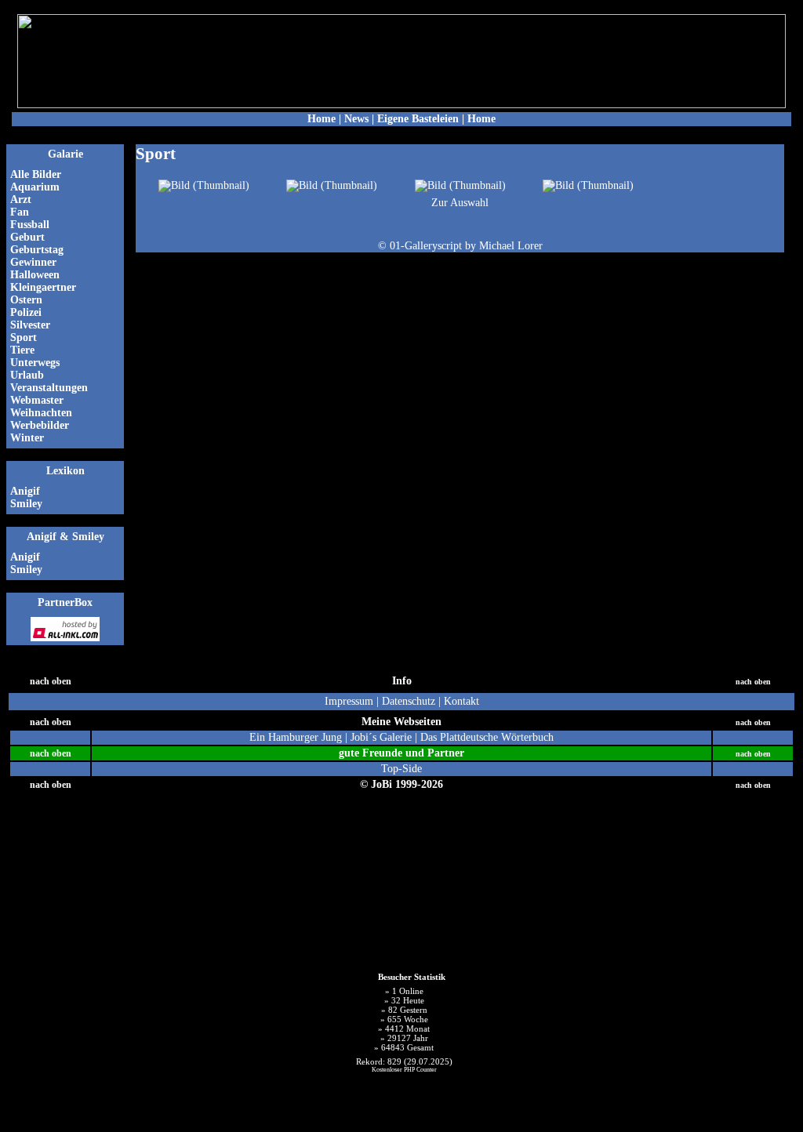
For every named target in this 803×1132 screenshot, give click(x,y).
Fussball (29, 224)
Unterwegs (35, 362)
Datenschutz (408, 701)
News (356, 119)
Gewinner (33, 262)
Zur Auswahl (460, 203)
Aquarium (35, 187)
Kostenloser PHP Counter (404, 1069)
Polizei (26, 312)
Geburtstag (37, 250)
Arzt (20, 199)
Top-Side (401, 769)
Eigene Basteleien (418, 119)
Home (321, 119)
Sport (23, 337)
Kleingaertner (43, 287)
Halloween (35, 275)
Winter (27, 438)
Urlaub (27, 375)
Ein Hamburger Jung (295, 737)
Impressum (349, 701)
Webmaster (37, 400)
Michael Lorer (511, 246)
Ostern (27, 300)
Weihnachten (41, 413)
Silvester (30, 325)
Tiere (22, 350)
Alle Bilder (35, 174)
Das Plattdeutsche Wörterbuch (487, 737)
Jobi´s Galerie (383, 737)
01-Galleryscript (426, 246)
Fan (19, 212)
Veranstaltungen (49, 388)
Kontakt (461, 701)
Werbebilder (39, 425)
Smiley (26, 504)
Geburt (27, 237)
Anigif (25, 491)
